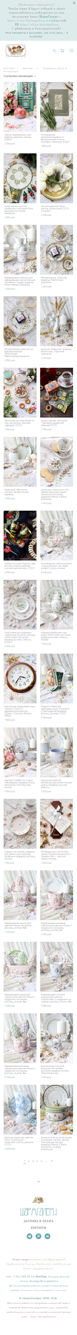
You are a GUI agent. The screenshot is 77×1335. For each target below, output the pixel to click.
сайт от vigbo (38, 1327)
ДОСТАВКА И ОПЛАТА (39, 1221)
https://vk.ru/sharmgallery (39, 25)
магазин (9, 68)
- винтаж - (27, 68)
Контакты (27, 1290)
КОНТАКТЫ (38, 1228)
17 (52, 1161)
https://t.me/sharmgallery (26, 21)
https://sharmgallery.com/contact (51, 1290)
